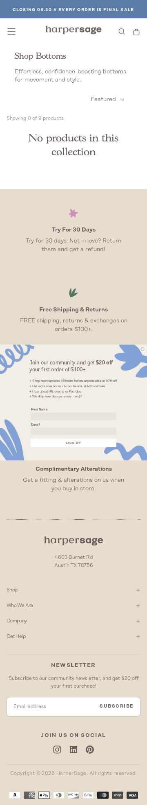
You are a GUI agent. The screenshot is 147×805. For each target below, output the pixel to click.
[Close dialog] (142, 348)
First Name (39, 409)
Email (35, 424)
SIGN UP (73, 442)
